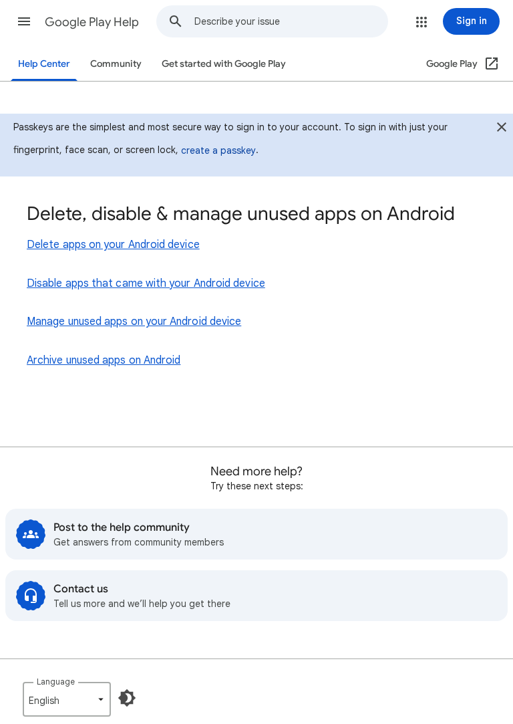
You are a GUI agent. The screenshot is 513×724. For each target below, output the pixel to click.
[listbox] (67, 699)
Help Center (44, 64)
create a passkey (218, 150)
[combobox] (290, 21)
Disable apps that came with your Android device (146, 283)
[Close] (502, 129)
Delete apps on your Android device (113, 244)
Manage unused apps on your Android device (134, 321)
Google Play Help (92, 22)
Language (56, 682)
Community (116, 64)
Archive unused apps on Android (103, 360)
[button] (24, 21)
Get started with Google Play (224, 64)
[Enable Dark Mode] (127, 698)
